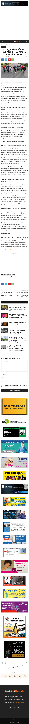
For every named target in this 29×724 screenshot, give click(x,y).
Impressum (19, 719)
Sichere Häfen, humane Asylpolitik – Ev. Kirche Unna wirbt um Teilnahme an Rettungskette (21, 294)
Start (2, 44)
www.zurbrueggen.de (6, 249)
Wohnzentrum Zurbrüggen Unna (8, 276)
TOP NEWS (4, 332)
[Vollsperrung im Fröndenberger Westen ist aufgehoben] (4, 324)
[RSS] (14, 707)
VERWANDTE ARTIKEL (8, 302)
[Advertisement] (14, 24)
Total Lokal (7, 44)
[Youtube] (18, 707)
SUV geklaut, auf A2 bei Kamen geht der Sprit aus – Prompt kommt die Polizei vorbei (7, 294)
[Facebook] (10, 707)
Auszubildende (12, 274)
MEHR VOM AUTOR (21, 302)
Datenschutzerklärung (11, 719)
